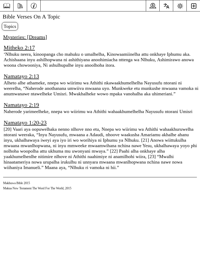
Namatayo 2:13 (21, 76)
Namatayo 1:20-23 (25, 122)
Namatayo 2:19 (21, 105)
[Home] (6, 5)
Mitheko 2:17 (19, 47)
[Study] (20, 5)
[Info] (34, 5)
